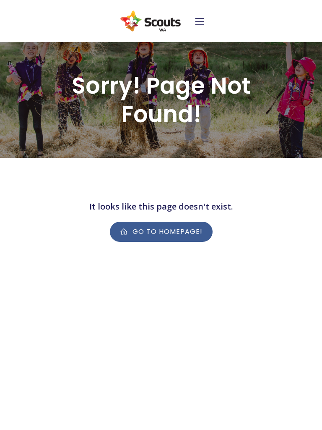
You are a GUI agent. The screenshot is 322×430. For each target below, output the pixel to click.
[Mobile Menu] (199, 21)
